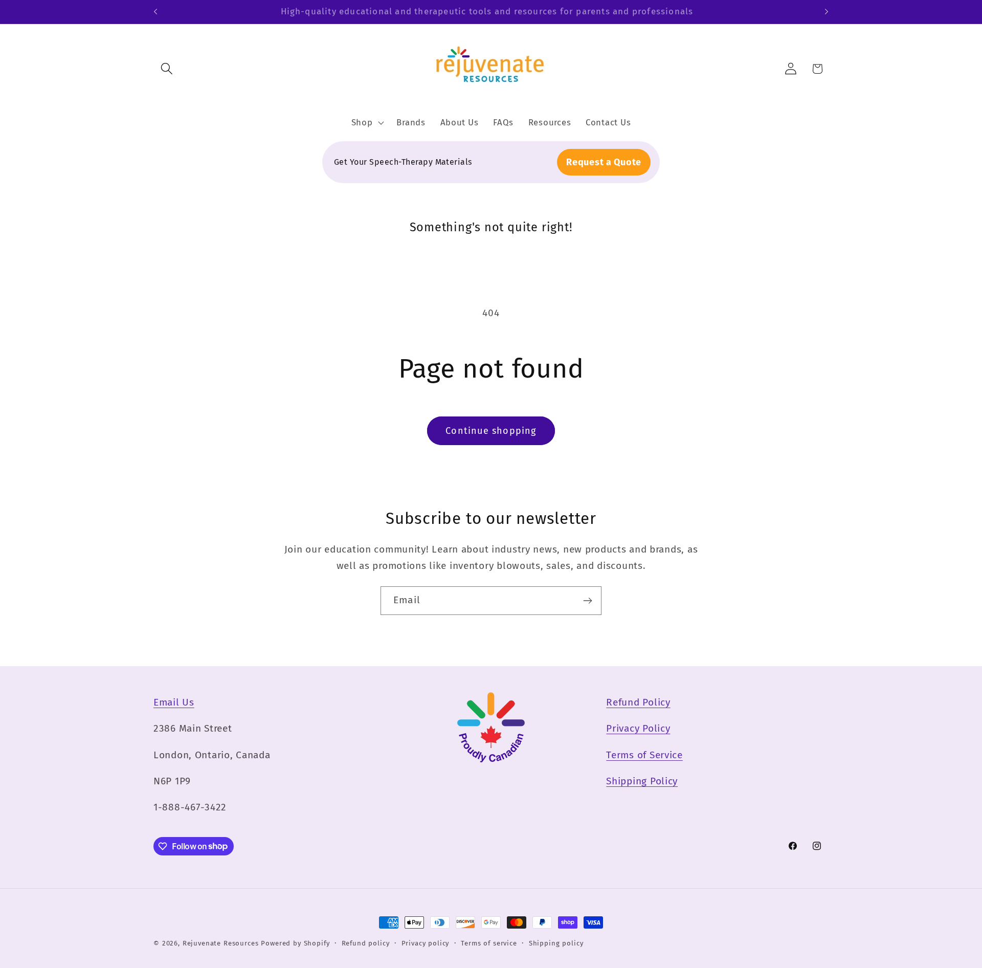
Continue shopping (490, 430)
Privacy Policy (638, 728)
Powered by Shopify (295, 943)
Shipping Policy (642, 781)
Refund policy (366, 943)
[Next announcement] (826, 12)
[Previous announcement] (155, 12)
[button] (167, 68)
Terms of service (489, 943)
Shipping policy (556, 943)
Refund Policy (638, 702)
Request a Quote (603, 162)
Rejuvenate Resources (221, 943)
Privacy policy (425, 943)
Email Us (173, 702)
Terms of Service (644, 755)
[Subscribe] (587, 600)
